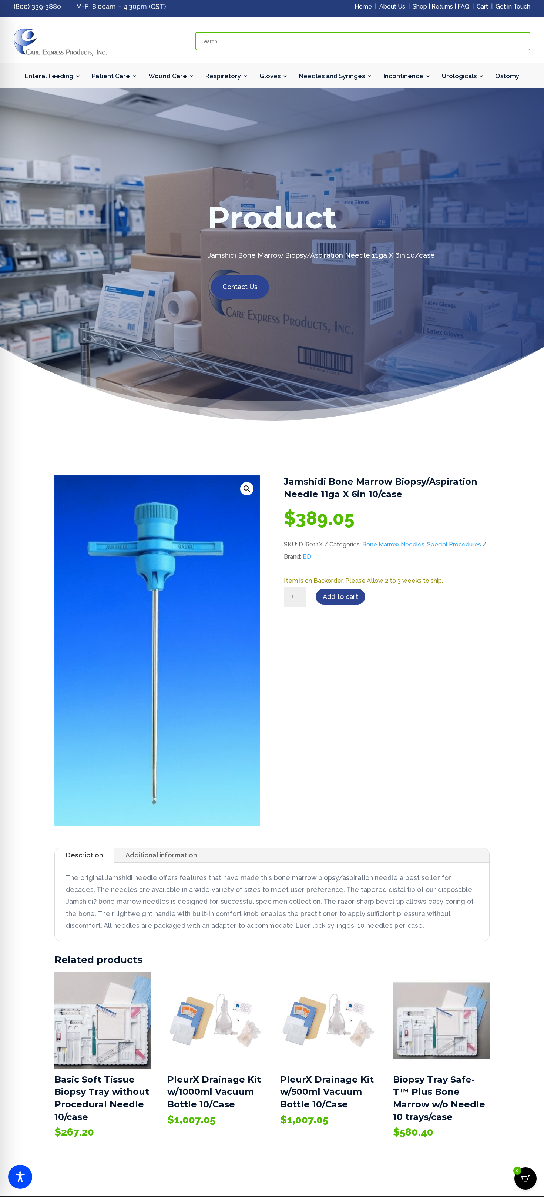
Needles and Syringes (332, 76)
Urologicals (459, 76)
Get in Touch (513, 6)
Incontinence (403, 76)
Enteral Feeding (49, 76)
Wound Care (167, 76)
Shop (420, 6)
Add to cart (340, 597)
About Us (392, 6)
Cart (482, 6)
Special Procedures (454, 544)
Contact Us (240, 287)
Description (84, 855)
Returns (442, 6)
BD (307, 556)
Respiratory (223, 76)
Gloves (270, 76)
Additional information (161, 855)
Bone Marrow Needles (393, 544)
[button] (246, 488)
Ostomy (507, 76)
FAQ (463, 6)
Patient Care (111, 76)
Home (363, 6)
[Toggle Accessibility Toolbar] (20, 1177)
